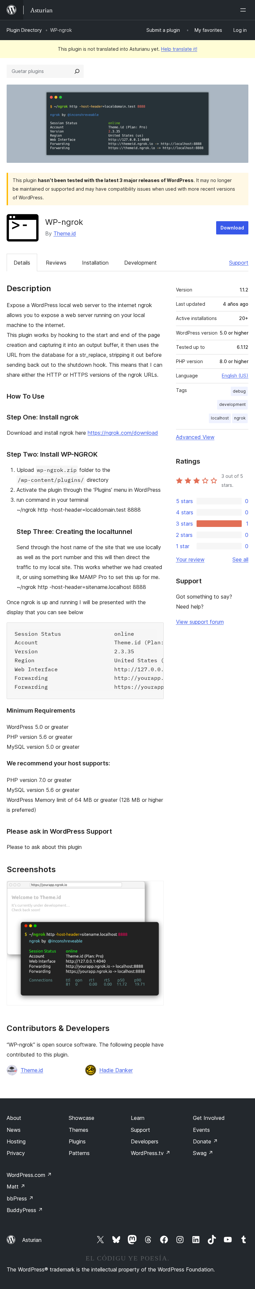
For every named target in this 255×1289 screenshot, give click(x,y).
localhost (220, 418)
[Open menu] (244, 10)
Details (22, 262)
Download (232, 227)
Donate (205, 1141)
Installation (95, 262)
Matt (16, 1186)
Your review (190, 559)
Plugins (77, 1141)
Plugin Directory (24, 30)
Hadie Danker (116, 1070)
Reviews (56, 262)
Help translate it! (179, 49)
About (14, 1118)
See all (240, 559)
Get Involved (209, 1118)
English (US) (235, 375)
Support (238, 262)
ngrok (240, 418)
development (232, 404)
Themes (78, 1130)
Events (201, 1130)
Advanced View (195, 437)
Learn (137, 1118)
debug (239, 391)
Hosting (16, 1141)
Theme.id (64, 233)
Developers (144, 1141)
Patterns (79, 1153)
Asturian (32, 1240)
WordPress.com (29, 1175)
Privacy (16, 1153)
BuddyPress (25, 1210)
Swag (203, 1153)
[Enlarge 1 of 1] (154, 889)
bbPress (20, 1198)
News (14, 1130)
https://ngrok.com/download (123, 432)
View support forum (200, 621)
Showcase (81, 1118)
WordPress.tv (150, 1153)
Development (140, 262)
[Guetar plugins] (77, 71)
